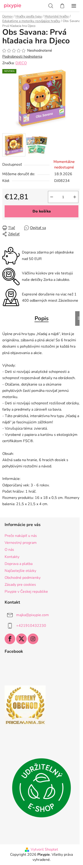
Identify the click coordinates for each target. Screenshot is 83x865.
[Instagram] (33, 639)
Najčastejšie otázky (20, 570)
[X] (21, 639)
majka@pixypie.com (32, 615)
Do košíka (42, 211)
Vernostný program (21, 542)
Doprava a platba (19, 563)
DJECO (21, 63)
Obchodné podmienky (23, 577)
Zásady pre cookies (20, 584)
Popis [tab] (42, 318)
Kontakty (12, 556)
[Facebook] (10, 639)
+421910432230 (31, 625)
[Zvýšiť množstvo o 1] (74, 197)
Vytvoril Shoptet (44, 849)
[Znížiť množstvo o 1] (51, 197)
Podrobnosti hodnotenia (22, 56)
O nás (9, 549)
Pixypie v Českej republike (26, 591)
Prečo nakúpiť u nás (21, 535)
